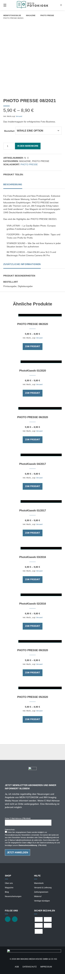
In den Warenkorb (27, 146)
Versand (19, 116)
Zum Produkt (32, 346)
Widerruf (37, 896)
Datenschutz (30, 967)
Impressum (46, 967)
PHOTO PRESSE (47, 15)
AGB (17, 967)
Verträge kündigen (42, 901)
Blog (7, 892)
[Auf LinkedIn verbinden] (15, 919)
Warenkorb (39, 883)
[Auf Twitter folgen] (7, 919)
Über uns (9, 883)
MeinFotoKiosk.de (12, 15)
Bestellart (9, 131)
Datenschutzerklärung (28, 845)
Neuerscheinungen (13, 896)
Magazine (30, 15)
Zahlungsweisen (41, 892)
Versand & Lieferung (43, 888)
